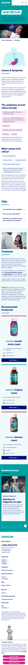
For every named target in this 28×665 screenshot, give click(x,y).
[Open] (22, 2)
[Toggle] (25, 2)
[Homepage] (6, 2)
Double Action (8, 274)
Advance (20, 272)
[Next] (25, 526)
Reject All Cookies (14, 659)
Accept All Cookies (14, 656)
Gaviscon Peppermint (11, 272)
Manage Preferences (14, 663)
